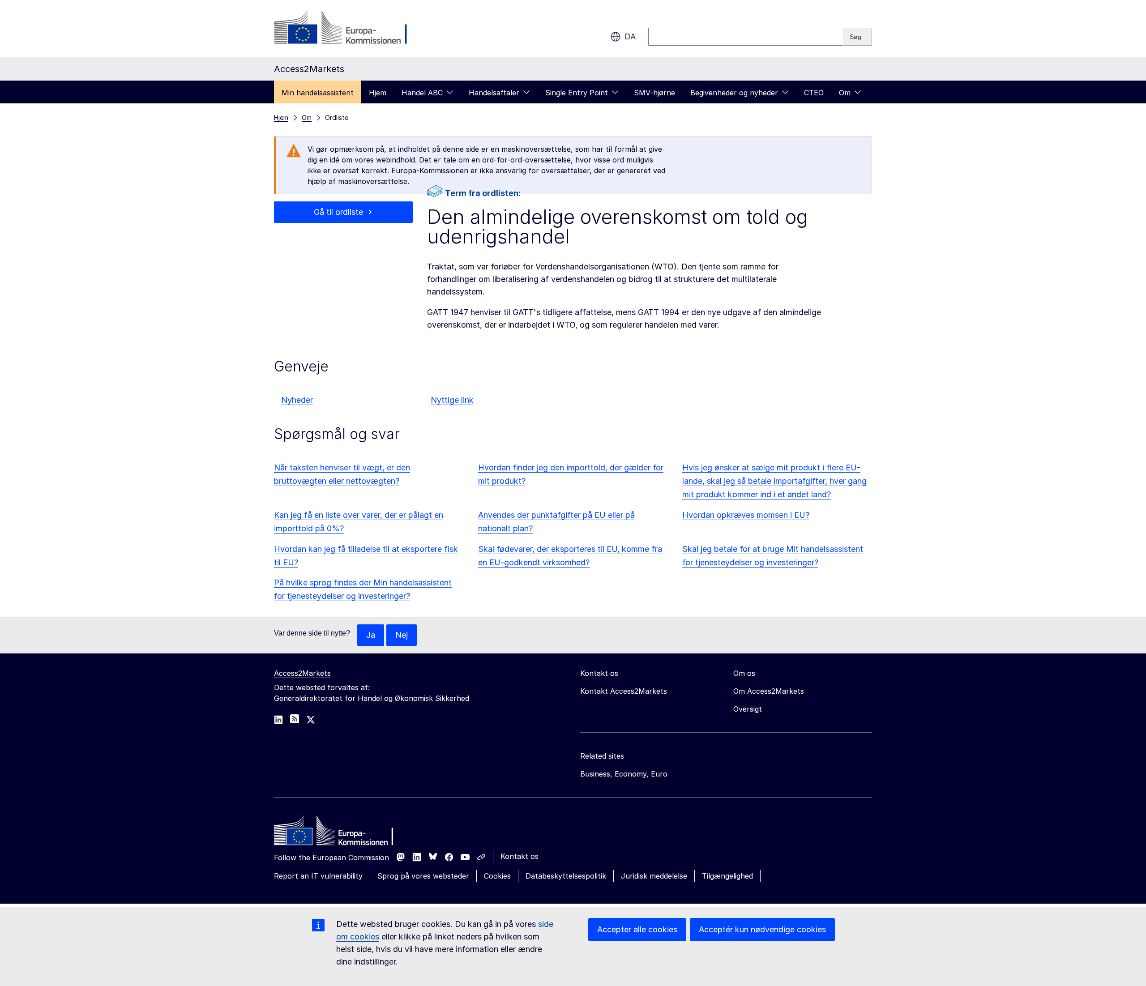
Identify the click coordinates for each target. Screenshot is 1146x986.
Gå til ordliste (338, 212)
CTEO (814, 92)
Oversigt (747, 708)
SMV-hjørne (654, 92)
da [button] (630, 36)
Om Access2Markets (768, 691)
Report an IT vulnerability (318, 875)
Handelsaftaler (494, 92)
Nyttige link (452, 400)
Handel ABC (422, 92)
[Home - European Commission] (339, 832)
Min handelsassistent (318, 92)
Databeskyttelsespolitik (566, 875)
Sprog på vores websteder (423, 875)
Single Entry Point (576, 92)
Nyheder (297, 400)
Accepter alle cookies (637, 929)
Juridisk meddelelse (654, 875)
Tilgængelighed (727, 875)
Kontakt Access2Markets (623, 691)
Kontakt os (519, 856)
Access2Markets (302, 673)
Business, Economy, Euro (623, 773)
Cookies (497, 875)
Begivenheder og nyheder (734, 92)
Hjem (377, 92)
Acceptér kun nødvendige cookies (762, 929)
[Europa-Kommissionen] (346, 29)
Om (845, 92)
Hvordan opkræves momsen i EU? (745, 515)
